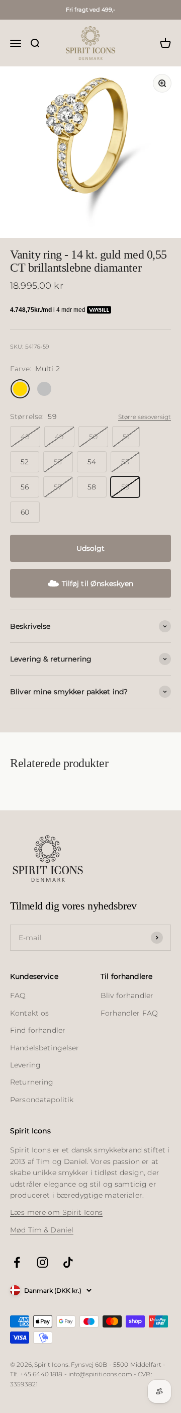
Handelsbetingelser (44, 1047)
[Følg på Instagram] (42, 1262)
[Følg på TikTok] (68, 1262)
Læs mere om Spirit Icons (56, 1212)
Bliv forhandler (127, 995)
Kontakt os (29, 1013)
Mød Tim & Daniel (41, 1229)
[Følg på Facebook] (17, 1262)
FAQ (18, 995)
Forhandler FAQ (129, 1013)
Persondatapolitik (41, 1099)
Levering (25, 1064)
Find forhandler (37, 1030)
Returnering (32, 1082)
